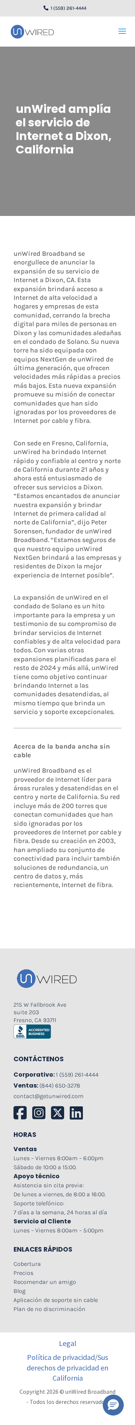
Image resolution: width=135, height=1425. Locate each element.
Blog (20, 1290)
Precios (23, 1272)
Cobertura (27, 1263)
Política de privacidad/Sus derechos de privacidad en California (67, 1367)
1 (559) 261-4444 (67, 8)
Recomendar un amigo (45, 1281)
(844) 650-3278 (59, 1085)
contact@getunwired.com (49, 1096)
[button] (113, 1405)
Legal (67, 1343)
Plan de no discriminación (50, 1309)
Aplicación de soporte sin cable (56, 1299)
